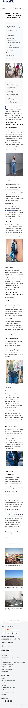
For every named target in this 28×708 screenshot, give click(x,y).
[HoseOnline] (8, 1)
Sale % (12, 8)
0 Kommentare (7, 537)
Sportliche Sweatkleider (13, 47)
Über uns (3, 685)
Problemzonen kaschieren (11, 210)
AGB (2, 653)
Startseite (4, 5)
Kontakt (3, 678)
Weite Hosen (11, 33)
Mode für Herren (21, 5)
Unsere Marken (5, 8)
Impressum (4, 655)
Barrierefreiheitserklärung (7, 664)
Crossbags (10, 50)
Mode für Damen (12, 5)
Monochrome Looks (12, 30)
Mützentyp (14, 438)
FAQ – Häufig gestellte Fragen (8, 680)
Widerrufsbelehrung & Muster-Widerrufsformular (13, 662)
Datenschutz (4, 660)
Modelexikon (4, 694)
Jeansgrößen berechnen (7, 692)
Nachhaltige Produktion (13, 57)
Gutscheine (4, 683)
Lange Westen (11, 38)
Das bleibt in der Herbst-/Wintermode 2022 (12, 85)
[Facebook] (5, 701)
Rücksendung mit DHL (6, 667)
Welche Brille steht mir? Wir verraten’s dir (14, 608)
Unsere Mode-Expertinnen (8, 687)
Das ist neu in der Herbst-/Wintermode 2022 (12, 93)
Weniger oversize (12, 45)
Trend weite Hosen (9, 191)
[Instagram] (2, 701)
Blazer (11, 323)
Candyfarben (11, 35)
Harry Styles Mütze (12, 52)
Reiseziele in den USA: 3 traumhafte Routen (14, 587)
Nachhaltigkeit (4, 671)
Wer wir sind (18, 8)
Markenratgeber (5, 689)
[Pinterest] (8, 701)
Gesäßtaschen (8, 277)
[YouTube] (11, 701)
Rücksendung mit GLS (6, 669)
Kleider (10, 347)
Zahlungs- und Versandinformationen (10, 657)
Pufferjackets (11, 55)
